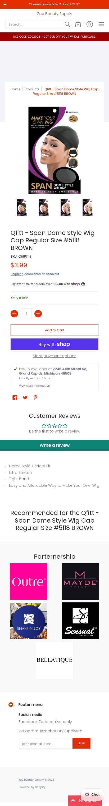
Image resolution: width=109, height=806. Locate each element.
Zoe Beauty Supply (54, 13)
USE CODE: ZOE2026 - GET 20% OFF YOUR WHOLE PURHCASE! (54, 37)
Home (16, 89)
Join (81, 743)
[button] (78, 24)
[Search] (67, 24)
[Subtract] (14, 313)
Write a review (55, 445)
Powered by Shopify (32, 787)
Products (32, 89)
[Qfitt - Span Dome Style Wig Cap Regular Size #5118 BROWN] (21, 207)
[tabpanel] (54, 477)
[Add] (38, 313)
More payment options (54, 356)
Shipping (17, 274)
